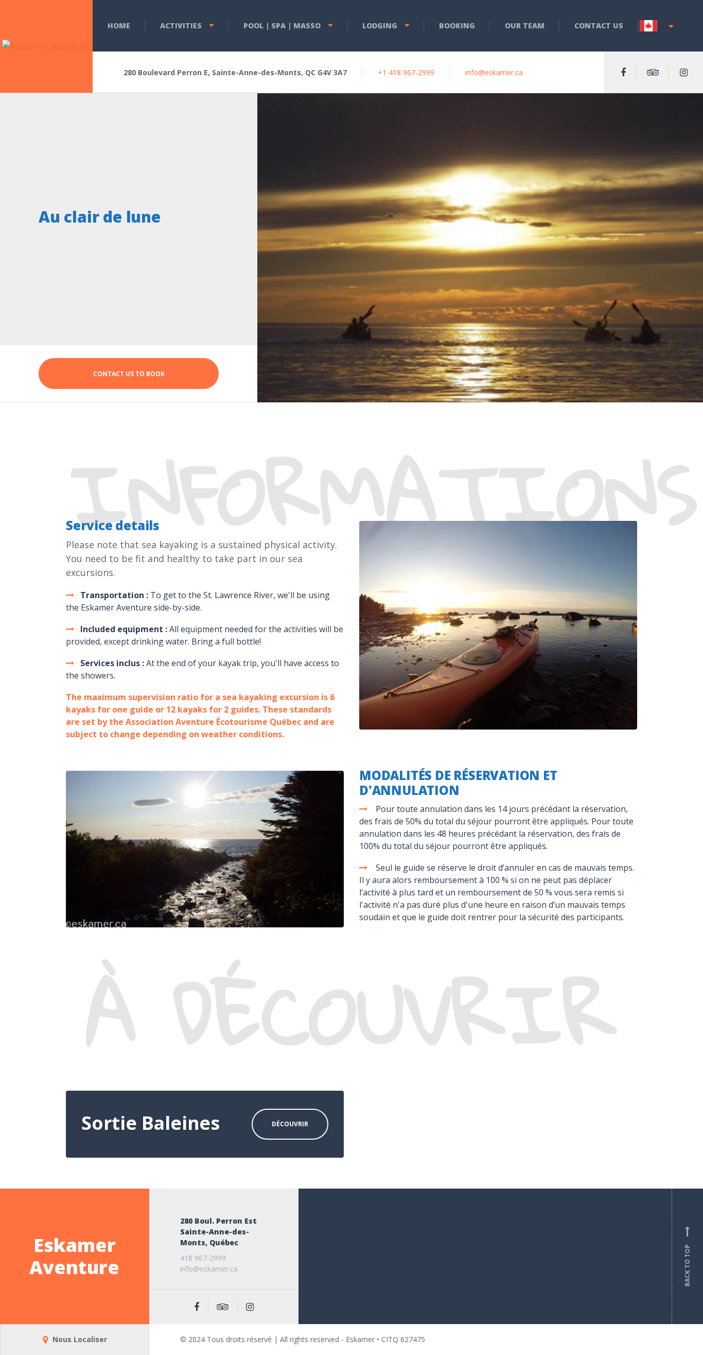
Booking (457, 25)
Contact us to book (129, 373)
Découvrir (290, 1124)
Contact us (598, 25)
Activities (181, 25)
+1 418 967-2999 (406, 72)
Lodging (379, 25)
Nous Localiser (78, 1339)
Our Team (524, 25)
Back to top (687, 1258)
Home (119, 25)
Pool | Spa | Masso (282, 25)
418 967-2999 (203, 1258)
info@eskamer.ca (494, 72)
